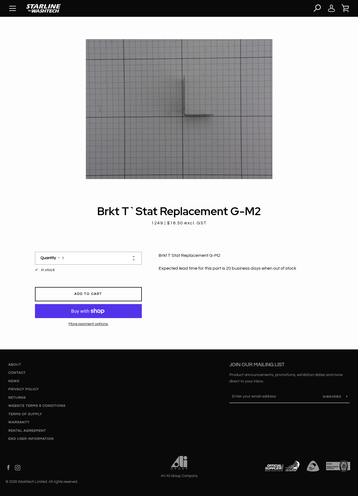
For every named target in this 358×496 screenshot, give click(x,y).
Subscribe (332, 396)
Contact (17, 373)
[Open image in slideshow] (179, 109)
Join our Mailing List (256, 364)
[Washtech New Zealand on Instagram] (17, 467)
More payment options (88, 324)
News (13, 381)
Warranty (19, 422)
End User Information (31, 439)
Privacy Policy (23, 389)
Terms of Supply (25, 414)
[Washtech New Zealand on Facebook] (8, 467)
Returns (17, 397)
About (14, 364)
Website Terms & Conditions (36, 406)
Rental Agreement (27, 430)
